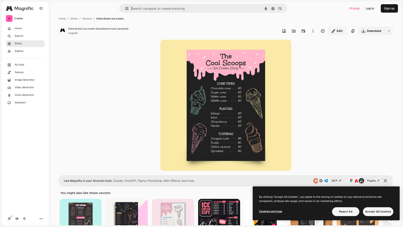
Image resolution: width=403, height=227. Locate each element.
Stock (74, 18)
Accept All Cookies (378, 211)
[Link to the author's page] (62, 31)
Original (187, 48)
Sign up (389, 8)
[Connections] (9, 218)
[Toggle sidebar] (41, 8)
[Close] (385, 180)
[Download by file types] (389, 31)
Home (62, 18)
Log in (370, 8)
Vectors (87, 18)
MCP (335, 180)
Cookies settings (270, 211)
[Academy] (16, 218)
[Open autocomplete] (125, 8)
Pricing (354, 8)
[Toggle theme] (24, 218)
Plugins (371, 180)
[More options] (313, 31)
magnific (73, 33)
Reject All (345, 211)
